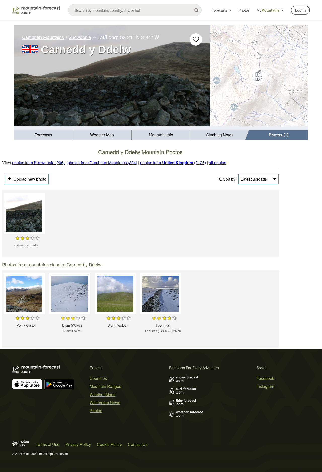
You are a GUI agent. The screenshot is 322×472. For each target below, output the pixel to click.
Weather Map (102, 135)
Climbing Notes (219, 135)
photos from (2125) (173, 162)
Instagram (265, 386)
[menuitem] (43, 135)
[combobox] (135, 10)
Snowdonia (80, 37)
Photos (244, 10)
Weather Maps (102, 394)
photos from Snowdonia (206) (38, 162)
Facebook (265, 378)
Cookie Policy (109, 444)
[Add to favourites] (196, 39)
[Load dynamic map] (259, 75)
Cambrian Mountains (43, 37)
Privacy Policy (78, 444)
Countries (98, 378)
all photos (217, 162)
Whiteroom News (105, 402)
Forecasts (219, 10)
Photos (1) (278, 135)
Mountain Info (161, 135)
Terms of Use (47, 444)
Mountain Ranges (105, 386)
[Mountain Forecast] (36, 10)
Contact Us (138, 444)
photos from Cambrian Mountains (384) (102, 162)
